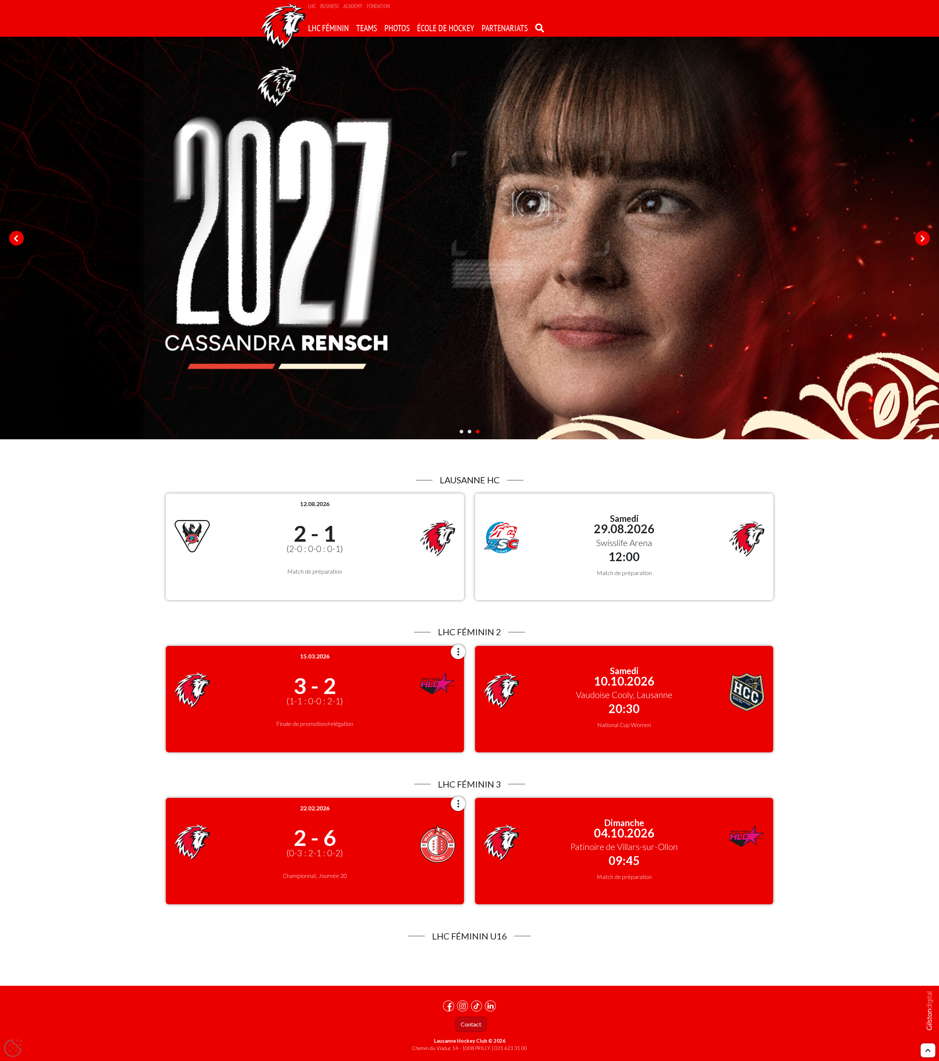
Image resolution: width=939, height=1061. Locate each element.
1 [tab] (461, 431)
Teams (366, 28)
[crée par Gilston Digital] (930, 1011)
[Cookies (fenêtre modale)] (13, 1048)
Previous (16, 238)
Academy (352, 6)
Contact (471, 1024)
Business (329, 6)
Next (922, 238)
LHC (312, 6)
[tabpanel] (469, 238)
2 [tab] (469, 431)
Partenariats (505, 28)
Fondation (378, 6)
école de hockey (445, 28)
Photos (397, 28)
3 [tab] (477, 431)
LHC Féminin (328, 28)
